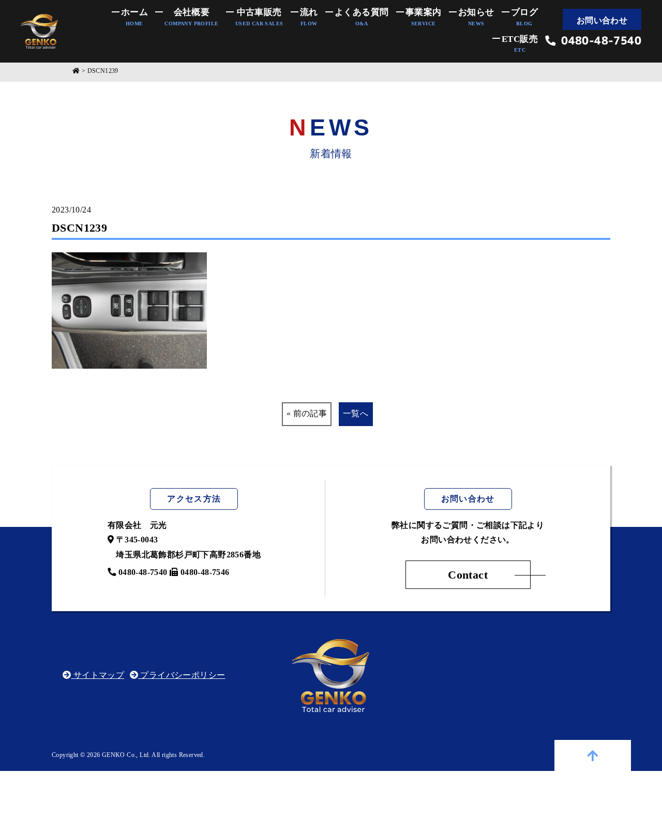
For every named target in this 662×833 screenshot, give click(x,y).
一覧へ (355, 413)
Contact (468, 574)
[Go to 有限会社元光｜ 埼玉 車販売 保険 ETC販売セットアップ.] (76, 71)
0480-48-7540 (598, 41)
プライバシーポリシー (181, 675)
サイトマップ (97, 675)
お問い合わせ (602, 20)
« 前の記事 (307, 413)
